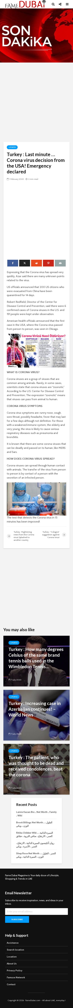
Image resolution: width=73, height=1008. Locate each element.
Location (12, 956)
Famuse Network (16, 977)
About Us (12, 963)
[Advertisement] (36, 102)
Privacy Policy (14, 970)
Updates (12, 147)
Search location (15, 949)
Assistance (13, 942)
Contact (11, 984)
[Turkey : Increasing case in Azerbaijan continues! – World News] (36, 714)
